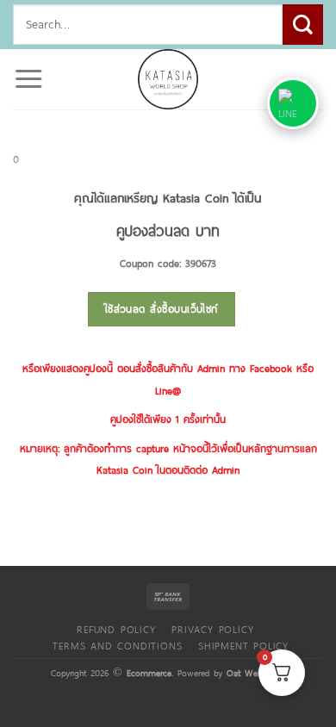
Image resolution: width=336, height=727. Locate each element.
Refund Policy (116, 629)
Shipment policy (243, 645)
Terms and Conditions (117, 645)
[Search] (303, 24)
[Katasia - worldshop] (168, 79)
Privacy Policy (212, 629)
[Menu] (28, 79)
